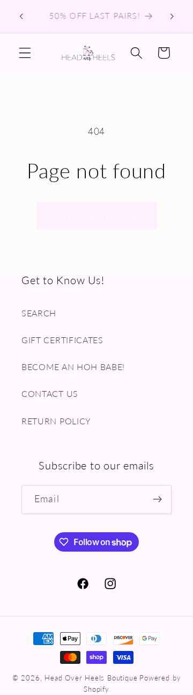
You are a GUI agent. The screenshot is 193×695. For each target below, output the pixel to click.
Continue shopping (96, 215)
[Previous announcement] (21, 16)
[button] (25, 53)
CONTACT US (49, 393)
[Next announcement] (172, 16)
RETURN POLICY (56, 421)
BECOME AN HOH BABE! (73, 366)
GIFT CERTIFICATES (62, 340)
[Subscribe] (157, 499)
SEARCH (38, 313)
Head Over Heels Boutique (90, 678)
